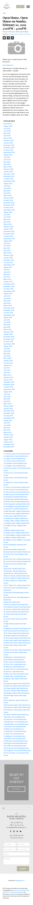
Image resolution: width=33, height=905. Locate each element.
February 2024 (9, 198)
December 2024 (9, 174)
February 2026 (9, 140)
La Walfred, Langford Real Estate (14, 537)
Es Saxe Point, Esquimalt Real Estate (16, 509)
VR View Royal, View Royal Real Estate (16, 748)
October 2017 (8, 363)
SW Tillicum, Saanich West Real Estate (16, 715)
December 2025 (9, 145)
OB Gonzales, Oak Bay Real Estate (15, 571)
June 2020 (7, 298)
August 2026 (8, 126)
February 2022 (8, 255)
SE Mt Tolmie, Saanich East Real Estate (16, 633)
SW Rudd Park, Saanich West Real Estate (17, 707)
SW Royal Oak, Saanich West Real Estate (17, 705)
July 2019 (7, 320)
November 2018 (9, 339)
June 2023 (7, 217)
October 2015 (8, 416)
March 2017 (7, 375)
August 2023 (8, 212)
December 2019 (9, 308)
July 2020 (7, 296)
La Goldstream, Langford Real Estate (16, 518)
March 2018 (7, 358)
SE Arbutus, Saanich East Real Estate (16, 604)
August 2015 (8, 420)
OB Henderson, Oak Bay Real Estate (15, 573)
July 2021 (7, 270)
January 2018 (8, 361)
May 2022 (7, 248)
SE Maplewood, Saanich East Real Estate (17, 628)
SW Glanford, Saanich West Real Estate (17, 686)
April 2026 (7, 136)
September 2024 (9, 181)
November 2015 (9, 413)
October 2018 (8, 341)
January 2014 (8, 442)
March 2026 (8, 138)
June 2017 (7, 370)
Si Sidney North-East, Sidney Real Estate (17, 643)
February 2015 (8, 435)
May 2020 (7, 301)
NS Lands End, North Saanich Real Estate (17, 561)
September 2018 (9, 344)
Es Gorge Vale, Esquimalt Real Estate (16, 499)
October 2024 (8, 179)
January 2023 (8, 229)
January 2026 (8, 143)
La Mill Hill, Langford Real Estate (14, 530)
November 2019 (9, 310)
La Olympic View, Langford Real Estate (16, 533)
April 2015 (7, 430)
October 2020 (8, 289)
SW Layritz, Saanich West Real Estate (16, 691)
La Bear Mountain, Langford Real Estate (17, 511)
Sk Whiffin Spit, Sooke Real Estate (15, 676)
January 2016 (8, 408)
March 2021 (7, 279)
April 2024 (7, 193)
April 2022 (7, 251)
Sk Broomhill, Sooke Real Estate (14, 660)
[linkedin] (17, 831)
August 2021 (8, 267)
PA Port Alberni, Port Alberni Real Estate (17, 585)
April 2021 (7, 277)
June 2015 (7, 425)
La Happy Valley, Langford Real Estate (19, 34)
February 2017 (8, 377)
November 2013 (9, 447)
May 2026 (7, 133)
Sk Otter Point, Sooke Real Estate (15, 664)
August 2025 (8, 155)
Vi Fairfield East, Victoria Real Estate (16, 722)
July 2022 (7, 243)
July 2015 (7, 423)
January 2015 (8, 437)
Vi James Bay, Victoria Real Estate (15, 731)
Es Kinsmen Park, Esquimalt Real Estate (16, 502)
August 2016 (8, 392)
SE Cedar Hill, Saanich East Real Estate (16, 612)
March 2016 (7, 404)
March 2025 (8, 167)
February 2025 (9, 169)
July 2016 (7, 394)
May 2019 (7, 325)
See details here (8, 65)
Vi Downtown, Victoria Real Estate (15, 719)
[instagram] (14, 831)
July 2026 (7, 128)
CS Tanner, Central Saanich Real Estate (17, 487)
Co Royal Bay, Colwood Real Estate (15, 463)
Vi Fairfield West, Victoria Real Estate (16, 724)
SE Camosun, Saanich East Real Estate (16, 609)
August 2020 (8, 294)
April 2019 (7, 327)
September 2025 (9, 152)
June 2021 (7, 272)
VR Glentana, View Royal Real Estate (16, 741)
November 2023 (9, 205)
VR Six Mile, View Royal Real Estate (15, 746)
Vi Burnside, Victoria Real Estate (14, 717)
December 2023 (9, 203)
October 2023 (8, 207)
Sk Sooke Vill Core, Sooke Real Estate (16, 669)
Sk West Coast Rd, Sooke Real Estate (16, 674)
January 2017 (8, 380)
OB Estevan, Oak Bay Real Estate (14, 569)
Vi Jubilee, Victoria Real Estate (14, 734)
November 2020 (9, 286)
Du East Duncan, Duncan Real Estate (16, 490)
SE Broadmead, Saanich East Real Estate (17, 607)
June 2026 (7, 131)
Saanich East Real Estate (12, 602)
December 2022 (9, 231)
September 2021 (9, 265)
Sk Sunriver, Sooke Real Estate (14, 672)
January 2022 (8, 258)
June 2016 (7, 397)
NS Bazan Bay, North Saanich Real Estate (17, 552)
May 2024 (7, 191)
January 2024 (8, 200)
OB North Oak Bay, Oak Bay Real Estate (17, 576)
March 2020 (8, 306)
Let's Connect (16, 789)
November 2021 (9, 260)
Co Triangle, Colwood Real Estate (15, 466)
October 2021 (8, 263)
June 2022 (7, 246)
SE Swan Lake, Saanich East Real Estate (17, 640)
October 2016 (8, 387)
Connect (20, 6)
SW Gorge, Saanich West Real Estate (16, 688)
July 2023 (7, 215)
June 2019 (7, 322)
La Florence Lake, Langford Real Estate (16, 513)
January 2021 (8, 282)
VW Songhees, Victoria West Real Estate (17, 750)
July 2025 (7, 157)
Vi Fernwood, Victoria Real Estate (15, 727)
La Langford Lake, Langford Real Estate (17, 523)
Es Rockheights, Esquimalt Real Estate (16, 506)
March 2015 (7, 432)
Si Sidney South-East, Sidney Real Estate (17, 650)
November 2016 (9, 385)
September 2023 (9, 210)
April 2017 (7, 373)
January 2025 (8, 172)
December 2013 (9, 444)
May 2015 (7, 428)
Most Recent (8, 124)
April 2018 (7, 356)
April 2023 (7, 222)
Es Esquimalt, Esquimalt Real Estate (15, 497)
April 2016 (7, 401)
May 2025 (7, 162)
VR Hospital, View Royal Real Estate (15, 743)
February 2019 (8, 332)
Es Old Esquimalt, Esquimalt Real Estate (17, 504)
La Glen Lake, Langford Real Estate (15, 516)
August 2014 (8, 440)
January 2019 (8, 334)
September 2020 (9, 291)
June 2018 (7, 351)
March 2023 (8, 224)
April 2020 (7, 303)
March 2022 (8, 253)
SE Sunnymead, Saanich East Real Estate (17, 638)
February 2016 (8, 406)
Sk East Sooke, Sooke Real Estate (15, 662)
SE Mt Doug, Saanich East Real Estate (16, 631)
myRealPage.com (20, 880)
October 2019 (8, 313)
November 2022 (9, 234)
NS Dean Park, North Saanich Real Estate (17, 559)
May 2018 (7, 353)
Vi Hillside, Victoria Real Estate (14, 729)
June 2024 (7, 188)
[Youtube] (21, 831)
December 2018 (9, 337)
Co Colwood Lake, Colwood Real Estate (17, 454)
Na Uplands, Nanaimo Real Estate (14, 549)
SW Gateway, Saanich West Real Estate (17, 684)
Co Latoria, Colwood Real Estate (14, 461)
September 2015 (9, 418)
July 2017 (7, 368)
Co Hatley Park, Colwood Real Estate (16, 456)
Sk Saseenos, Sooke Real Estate (14, 667)
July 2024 (7, 186)
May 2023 (7, 219)
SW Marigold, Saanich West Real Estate (17, 693)
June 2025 (7, 160)
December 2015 (9, 411)
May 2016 (7, 399)
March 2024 (8, 195)
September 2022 (9, 239)
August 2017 (8, 365)
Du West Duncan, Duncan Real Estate (16, 494)
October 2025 (8, 150)
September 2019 (9, 315)
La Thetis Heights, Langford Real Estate (17, 535)
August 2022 (8, 241)
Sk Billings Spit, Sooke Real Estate (15, 657)
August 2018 (8, 346)
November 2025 (9, 148)
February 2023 (8, 227)
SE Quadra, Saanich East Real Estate (16, 636)
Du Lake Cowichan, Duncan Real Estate (17, 492)
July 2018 (7, 349)
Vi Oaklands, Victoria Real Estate (14, 736)
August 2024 (8, 183)
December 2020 (9, 284)
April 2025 (7, 164)
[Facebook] (11, 831)
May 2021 (7, 274)
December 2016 (9, 382)
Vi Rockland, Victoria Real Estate (14, 738)
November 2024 (9, 176)
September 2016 (9, 389)
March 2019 (7, 329)
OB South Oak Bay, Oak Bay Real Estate (17, 578)
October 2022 (8, 236)
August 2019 (8, 317)
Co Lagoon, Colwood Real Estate (15, 459)
